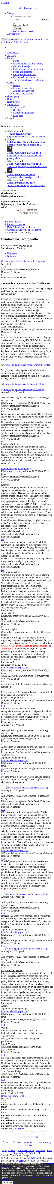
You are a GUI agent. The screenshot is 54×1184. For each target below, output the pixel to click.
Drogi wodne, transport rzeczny (28, 63)
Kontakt (29, 1145)
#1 (2, 275)
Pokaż (45, 19)
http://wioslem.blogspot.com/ (14, 667)
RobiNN (31, 1158)
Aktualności (13, 52)
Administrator (18, 1128)
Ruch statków (13, 101)
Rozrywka (18, 115)
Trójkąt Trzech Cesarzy (19, 134)
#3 (2, 411)
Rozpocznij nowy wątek (35, 261)
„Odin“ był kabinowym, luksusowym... (26, 185)
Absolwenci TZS (26, 1150)
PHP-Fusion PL (33, 1153)
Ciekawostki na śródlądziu (25, 77)
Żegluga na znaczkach (23, 91)
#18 (3, 1025)
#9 (2, 681)
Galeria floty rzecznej (23, 93)
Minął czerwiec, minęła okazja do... (24, 145)
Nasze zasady (45, 1142)
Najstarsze (12, 253)
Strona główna (14, 221)
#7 (2, 569)
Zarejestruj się (13, 33)
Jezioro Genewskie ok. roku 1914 (24, 153)
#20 (3, 1079)
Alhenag (12, 1150)
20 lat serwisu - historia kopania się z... (26, 142)
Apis (36, 1137)
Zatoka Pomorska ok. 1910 (21, 174)
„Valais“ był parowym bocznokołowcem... (27, 166)
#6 (2, 539)
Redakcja (17, 110)
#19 (3, 1055)
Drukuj (20, 261)
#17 (3, 967)
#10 (3, 706)
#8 (2, 626)
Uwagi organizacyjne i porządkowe (24, 230)
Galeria (10, 82)
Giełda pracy (13, 96)
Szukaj (10, 118)
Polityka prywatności (23, 1142)
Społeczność (13, 104)
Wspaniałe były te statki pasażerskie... (25, 177)
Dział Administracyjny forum (21, 227)
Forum (10, 58)
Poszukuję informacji (23, 71)
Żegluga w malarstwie (23, 88)
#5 (2, 482)
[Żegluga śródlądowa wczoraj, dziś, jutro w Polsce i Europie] (5, 2)
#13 (3, 809)
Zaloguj (11, 13)
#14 (3, 858)
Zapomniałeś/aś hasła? (23, 31)
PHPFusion (18, 1160)
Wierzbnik (40, 1150)
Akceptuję (7, 1182)
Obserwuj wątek (9, 261)
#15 (3, 913)
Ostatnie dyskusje (21, 66)
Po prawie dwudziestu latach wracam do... (27, 136)
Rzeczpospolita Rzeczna (24, 74)
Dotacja (11, 99)
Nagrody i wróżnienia (23, 112)
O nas (5, 1142)
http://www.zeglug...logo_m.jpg (16, 468)
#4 (2, 441)
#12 (3, 774)
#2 (2, 335)
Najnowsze (12, 256)
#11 (3, 744)
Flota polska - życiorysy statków (28, 69)
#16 (3, 946)
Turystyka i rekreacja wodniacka (28, 80)
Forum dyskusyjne (16, 224)
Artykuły (11, 55)
